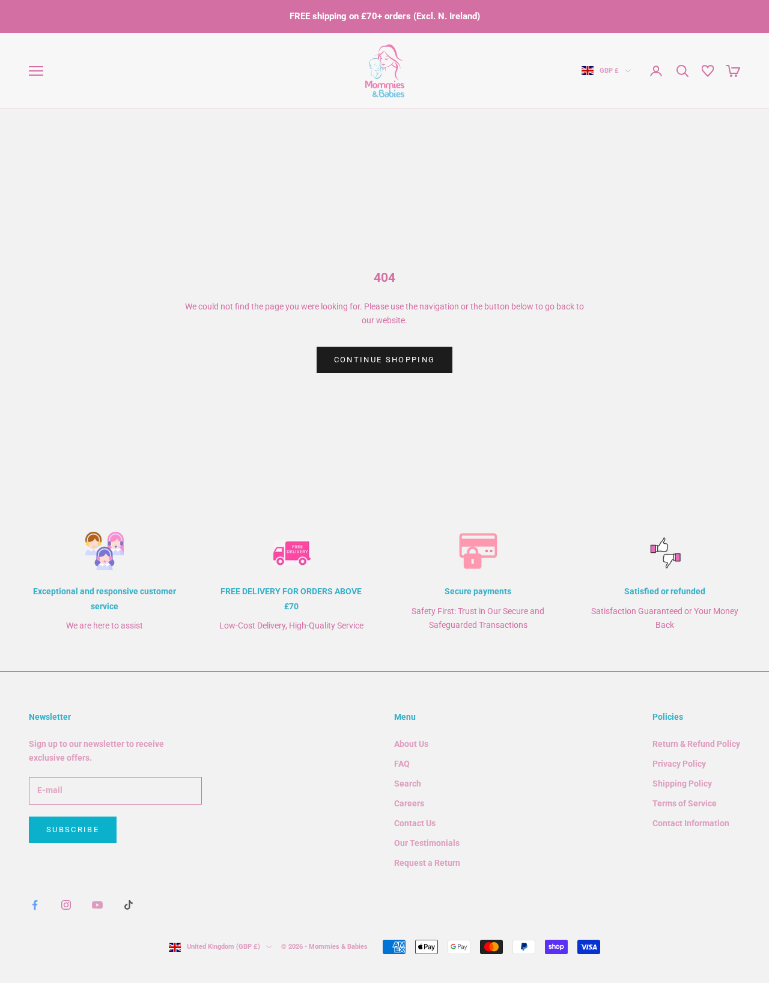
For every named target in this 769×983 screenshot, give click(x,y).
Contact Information (690, 823)
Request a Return (427, 863)
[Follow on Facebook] (35, 905)
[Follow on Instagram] (66, 905)
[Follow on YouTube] (97, 905)
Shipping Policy (682, 783)
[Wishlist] (708, 71)
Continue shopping (385, 359)
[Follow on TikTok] (129, 905)
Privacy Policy (679, 763)
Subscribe (72, 829)
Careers (409, 803)
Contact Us (415, 823)
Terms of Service (684, 803)
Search (407, 783)
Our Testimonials (427, 843)
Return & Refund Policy (696, 744)
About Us (411, 744)
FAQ (402, 763)
